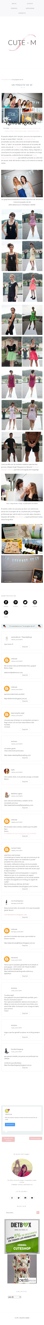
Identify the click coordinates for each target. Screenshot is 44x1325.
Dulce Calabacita (14, 128)
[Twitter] (18, 1198)
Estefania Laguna (16, 794)
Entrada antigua (36, 1138)
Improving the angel (20, 131)
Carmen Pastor (16, 848)
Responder (25, 647)
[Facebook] (12, 1198)
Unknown (14, 659)
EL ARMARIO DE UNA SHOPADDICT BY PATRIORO (20, 834)
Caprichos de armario (33, 131)
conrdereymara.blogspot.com (15, 915)
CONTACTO (22, 13)
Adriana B (14, 958)
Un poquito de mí (29, 139)
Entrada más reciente (8, 1139)
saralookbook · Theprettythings (21, 637)
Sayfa (13, 770)
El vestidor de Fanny (26, 128)
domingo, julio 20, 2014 (17, 903)
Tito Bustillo (18, 147)
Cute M (35, 128)
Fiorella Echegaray (17, 1049)
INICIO (14, 3)
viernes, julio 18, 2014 (16, 639)
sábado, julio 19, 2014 (16, 822)
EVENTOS (14, 8)
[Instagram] (25, 1198)
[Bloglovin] (32, 1198)
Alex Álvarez (19, 517)
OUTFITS (30, 3)
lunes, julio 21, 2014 (16, 960)
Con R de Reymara (17, 901)
